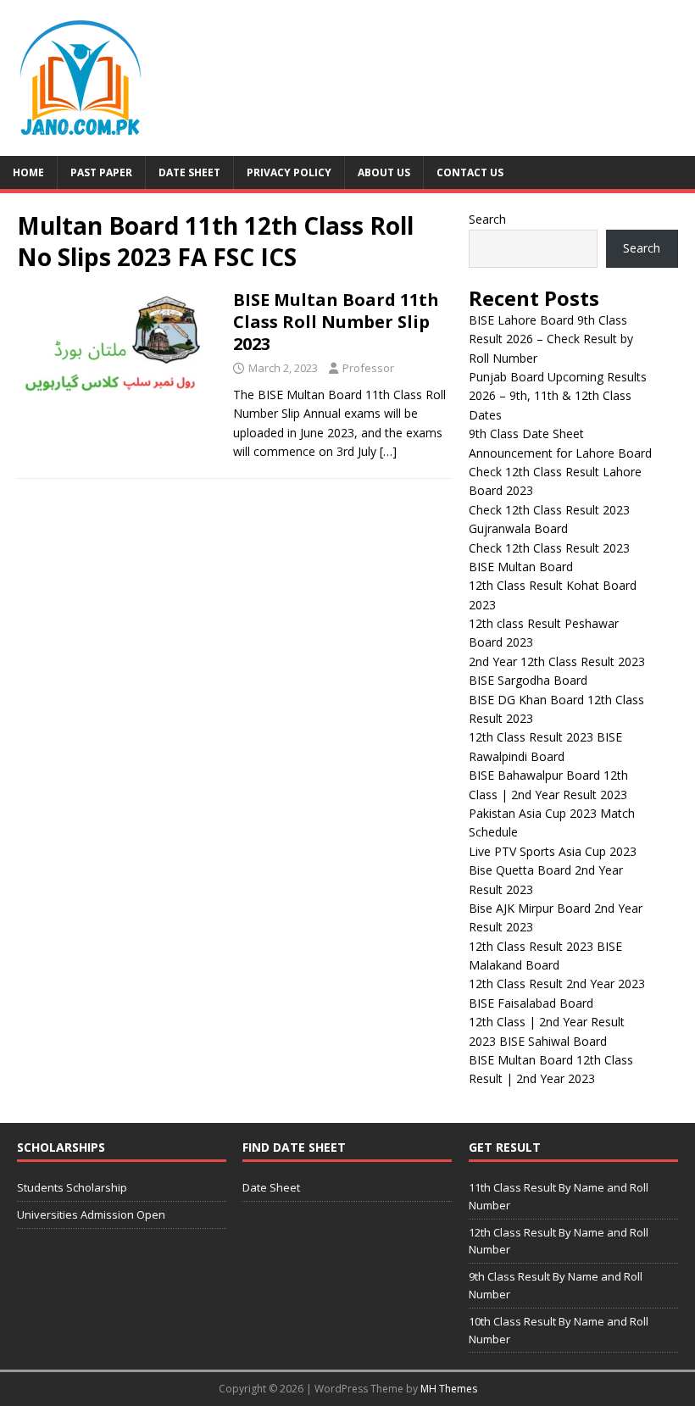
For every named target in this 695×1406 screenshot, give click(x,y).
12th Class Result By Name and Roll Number (558, 1241)
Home (28, 172)
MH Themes (448, 1388)
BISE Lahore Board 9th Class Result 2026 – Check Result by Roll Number (551, 339)
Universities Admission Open (91, 1214)
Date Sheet (189, 172)
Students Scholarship (72, 1187)
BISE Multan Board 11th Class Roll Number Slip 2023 (336, 321)
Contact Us (469, 172)
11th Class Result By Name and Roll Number (558, 1196)
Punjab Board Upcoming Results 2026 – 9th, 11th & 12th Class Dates (558, 396)
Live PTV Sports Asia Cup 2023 (553, 851)
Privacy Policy (289, 172)
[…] (388, 451)
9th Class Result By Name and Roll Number (555, 1285)
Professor (368, 367)
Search (487, 219)
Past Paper (101, 172)
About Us (384, 172)
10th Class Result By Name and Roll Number (558, 1330)
